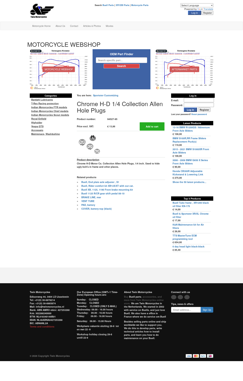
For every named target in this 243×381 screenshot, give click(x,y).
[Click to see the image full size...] (89, 144)
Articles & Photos (92, 26)
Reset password (199, 114)
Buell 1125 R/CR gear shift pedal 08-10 (102, 193)
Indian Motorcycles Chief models (49, 111)
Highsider (36, 122)
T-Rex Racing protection (45, 103)
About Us (60, 26)
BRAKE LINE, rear (91, 197)
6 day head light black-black (188, 246)
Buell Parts (108, 5)
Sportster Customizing (105, 95)
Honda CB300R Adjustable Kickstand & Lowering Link (188, 172)
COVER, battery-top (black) (96, 208)
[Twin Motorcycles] (42, 10)
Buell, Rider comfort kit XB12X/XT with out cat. (107, 185)
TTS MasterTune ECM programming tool (185, 237)
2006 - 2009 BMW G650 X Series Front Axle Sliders (190, 161)
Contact (74, 26)
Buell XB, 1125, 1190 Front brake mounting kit (107, 189)
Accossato (37, 130)
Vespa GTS (37, 126)
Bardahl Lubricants (42, 99)
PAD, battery (88, 204)
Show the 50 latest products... (189, 182)
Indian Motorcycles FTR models (49, 107)
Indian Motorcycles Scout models (50, 115)
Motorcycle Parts (139, 5)
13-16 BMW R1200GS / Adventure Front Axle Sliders (191, 129)
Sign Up (207, 309)
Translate (208, 9)
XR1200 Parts (122, 5)
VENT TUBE (87, 201)
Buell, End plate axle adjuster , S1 (100, 182)
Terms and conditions (42, 326)
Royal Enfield (38, 118)
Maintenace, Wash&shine (45, 134)
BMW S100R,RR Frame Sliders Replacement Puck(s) (189, 140)
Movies (109, 26)
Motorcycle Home (41, 26)
